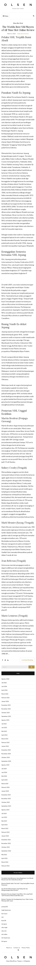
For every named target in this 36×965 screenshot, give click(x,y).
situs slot (3, 931)
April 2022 (4, 858)
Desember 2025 (6, 705)
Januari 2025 (5, 746)
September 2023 (6, 806)
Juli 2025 (4, 724)
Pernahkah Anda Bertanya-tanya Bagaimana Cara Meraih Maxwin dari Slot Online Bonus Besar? (17, 878)
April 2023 (4, 824)
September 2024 (6, 761)
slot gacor (4, 924)
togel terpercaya (6, 910)
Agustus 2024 (5, 765)
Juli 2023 (4, 813)
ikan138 (3, 920)
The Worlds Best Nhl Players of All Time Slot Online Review (18, 28)
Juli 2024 (4, 768)
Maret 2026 (4, 694)
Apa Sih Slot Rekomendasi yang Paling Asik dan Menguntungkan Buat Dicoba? (14, 889)
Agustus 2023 (5, 810)
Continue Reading (27, 660)
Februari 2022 (5, 866)
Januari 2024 (5, 791)
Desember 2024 (6, 750)
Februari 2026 (5, 697)
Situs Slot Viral (18, 23)
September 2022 (6, 851)
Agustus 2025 (5, 720)
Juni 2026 (4, 686)
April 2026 (4, 690)
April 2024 (4, 780)
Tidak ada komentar (23, 33)
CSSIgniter (26, 961)
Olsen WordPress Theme (13, 961)
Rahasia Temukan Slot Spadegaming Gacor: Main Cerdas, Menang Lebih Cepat (17, 900)
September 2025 (6, 716)
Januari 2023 (5, 836)
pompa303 (4, 906)
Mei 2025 (4, 731)
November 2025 (6, 709)
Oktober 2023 (5, 802)
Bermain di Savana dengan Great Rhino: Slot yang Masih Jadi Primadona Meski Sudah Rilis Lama (17, 894)
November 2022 (6, 843)
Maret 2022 (4, 862)
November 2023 (6, 798)
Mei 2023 (4, 821)
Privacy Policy (26, 947)
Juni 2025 (4, 727)
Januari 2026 (5, 701)
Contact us (16, 947)
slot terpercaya (5, 938)
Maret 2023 (4, 828)
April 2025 (4, 735)
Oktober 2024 (5, 757)
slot (2, 917)
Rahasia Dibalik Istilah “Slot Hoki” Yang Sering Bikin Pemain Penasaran (17, 884)
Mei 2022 (4, 854)
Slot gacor (4, 941)
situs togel (4, 927)
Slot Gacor (4, 913)
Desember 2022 (6, 839)
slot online (4, 934)
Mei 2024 (4, 776)
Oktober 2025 (5, 712)
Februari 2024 (5, 787)
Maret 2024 (4, 783)
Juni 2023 (4, 817)
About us (9, 947)
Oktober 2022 (5, 847)
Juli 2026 (4, 682)
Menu (6, 16)
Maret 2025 (4, 739)
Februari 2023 (5, 832)
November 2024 (6, 753)
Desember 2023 (6, 795)
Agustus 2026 (5, 679)
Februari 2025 (5, 742)
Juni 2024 (4, 772)
